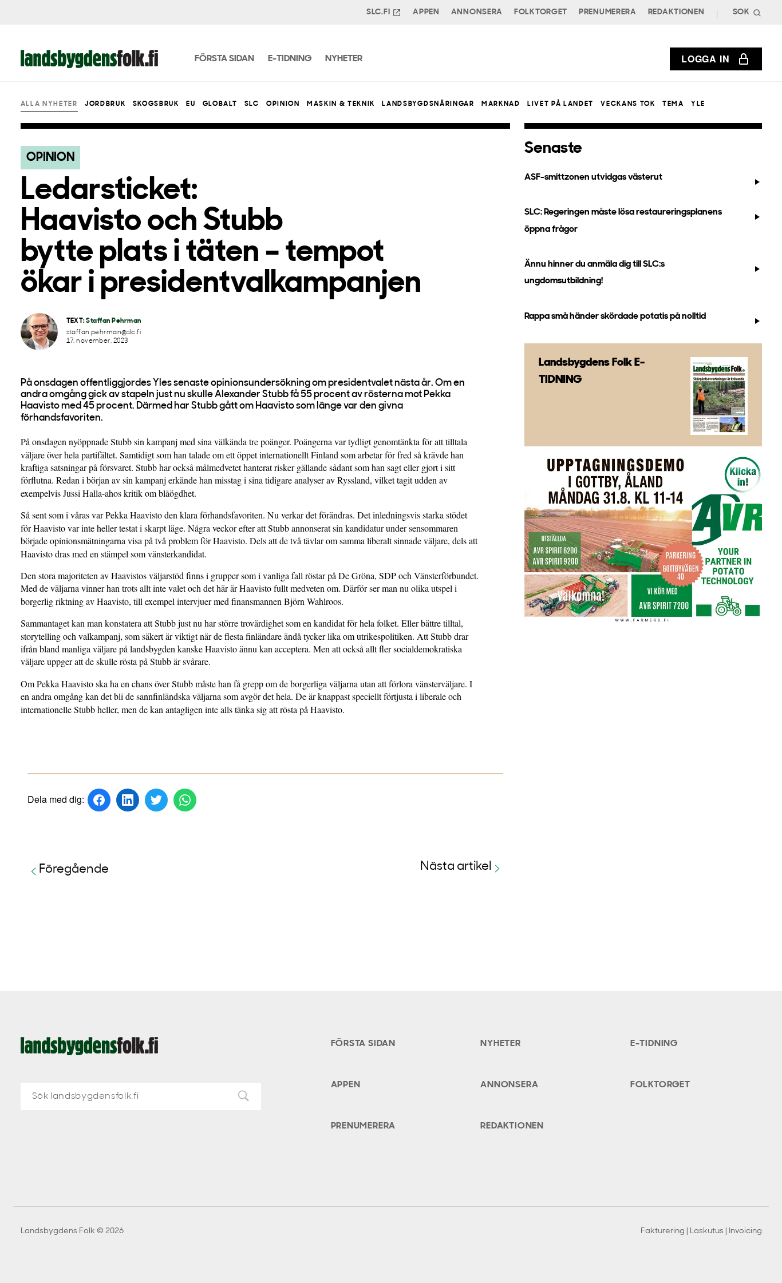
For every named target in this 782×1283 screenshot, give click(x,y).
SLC (251, 104)
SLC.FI (378, 12)
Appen (426, 12)
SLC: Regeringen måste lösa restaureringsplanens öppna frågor (623, 220)
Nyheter (500, 1043)
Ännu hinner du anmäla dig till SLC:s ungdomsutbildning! (594, 273)
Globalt (220, 104)
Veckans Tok (628, 104)
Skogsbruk (156, 104)
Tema (673, 104)
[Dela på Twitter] (156, 800)
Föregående (74, 870)
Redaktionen (676, 12)
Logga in (705, 58)
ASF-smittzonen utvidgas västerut (593, 177)
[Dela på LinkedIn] (127, 800)
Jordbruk (105, 104)
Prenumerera (608, 12)
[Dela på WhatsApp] (184, 800)
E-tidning (654, 1043)
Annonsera (477, 12)
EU (190, 104)
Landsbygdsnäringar (428, 104)
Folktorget (540, 12)
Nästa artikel (456, 867)
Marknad (500, 104)
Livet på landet (560, 104)
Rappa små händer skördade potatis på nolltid (615, 316)
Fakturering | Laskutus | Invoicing (701, 1231)
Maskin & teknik (341, 104)
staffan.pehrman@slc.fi (103, 333)
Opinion (283, 104)
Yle (698, 104)
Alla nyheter (49, 104)
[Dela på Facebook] (99, 800)
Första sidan (363, 1043)
